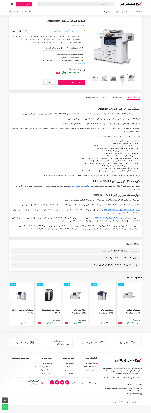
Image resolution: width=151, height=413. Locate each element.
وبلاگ (71, 373)
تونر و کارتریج (46, 373)
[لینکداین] (62, 382)
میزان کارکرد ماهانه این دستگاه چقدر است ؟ (121, 258)
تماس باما (106, 12)
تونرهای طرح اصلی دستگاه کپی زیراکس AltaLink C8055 (114, 218)
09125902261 (16, 11)
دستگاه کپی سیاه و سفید (42, 366)
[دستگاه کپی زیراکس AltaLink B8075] (21, 295)
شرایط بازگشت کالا (90, 366)
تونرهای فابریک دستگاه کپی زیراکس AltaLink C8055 (122, 210)
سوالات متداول (125, 12)
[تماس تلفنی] (5, 400)
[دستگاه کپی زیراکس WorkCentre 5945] (102, 295)
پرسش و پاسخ (57, 31)
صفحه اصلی (69, 363)
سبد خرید (70, 366)
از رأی (80, 31)
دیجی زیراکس (114, 402)
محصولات (138, 12)
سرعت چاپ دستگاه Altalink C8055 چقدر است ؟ (119, 251)
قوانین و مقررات (91, 370)
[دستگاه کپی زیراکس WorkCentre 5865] (129, 295)
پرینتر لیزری (46, 363)
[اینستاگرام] (67, 382)
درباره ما (115, 12)
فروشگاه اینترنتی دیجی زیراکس (81, 186)
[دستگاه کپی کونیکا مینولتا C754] (48, 295)
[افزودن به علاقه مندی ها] (19, 31)
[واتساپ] (52, 382)
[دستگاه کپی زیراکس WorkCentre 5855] (75, 295)
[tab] (133, 97)
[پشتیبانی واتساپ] (5, 407)
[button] (95, 47)
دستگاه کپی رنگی (45, 370)
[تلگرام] (57, 382)
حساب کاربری (69, 370)
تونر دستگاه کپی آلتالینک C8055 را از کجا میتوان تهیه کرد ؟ (115, 264)
